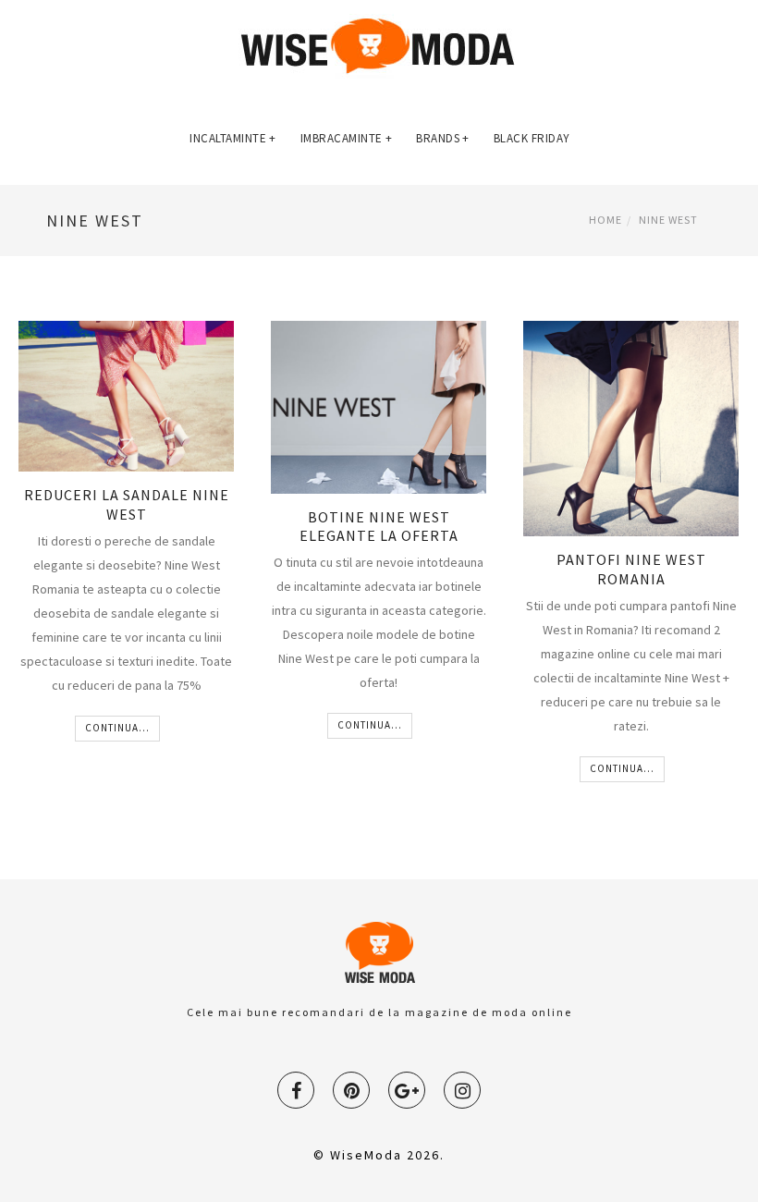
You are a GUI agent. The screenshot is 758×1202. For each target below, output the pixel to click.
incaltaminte (233, 138)
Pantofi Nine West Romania (631, 569)
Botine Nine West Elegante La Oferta (379, 527)
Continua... (117, 727)
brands (443, 138)
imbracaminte (346, 138)
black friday (532, 138)
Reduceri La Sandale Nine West (126, 504)
